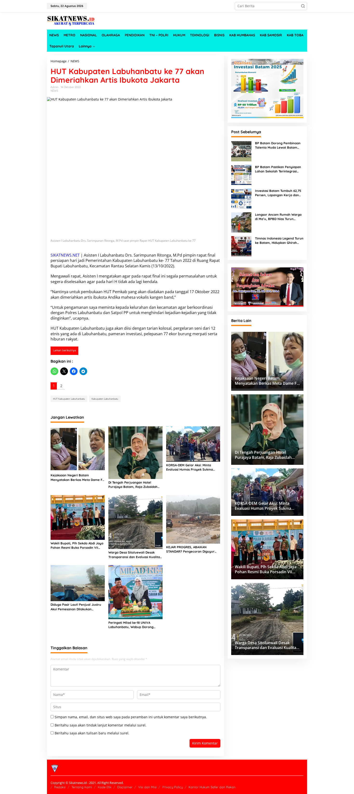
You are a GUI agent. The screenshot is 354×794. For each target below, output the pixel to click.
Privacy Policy (172, 787)
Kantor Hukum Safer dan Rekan (212, 787)
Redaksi (60, 787)
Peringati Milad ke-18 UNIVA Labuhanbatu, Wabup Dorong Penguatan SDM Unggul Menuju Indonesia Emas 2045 (132, 625)
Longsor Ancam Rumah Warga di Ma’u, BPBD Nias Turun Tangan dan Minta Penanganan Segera (279, 217)
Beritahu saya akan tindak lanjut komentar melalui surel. (100, 725)
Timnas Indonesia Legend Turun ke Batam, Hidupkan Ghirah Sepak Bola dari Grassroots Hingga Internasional (279, 241)
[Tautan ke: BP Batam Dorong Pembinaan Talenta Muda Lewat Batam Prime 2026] (241, 150)
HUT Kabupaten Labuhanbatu (78, 328)
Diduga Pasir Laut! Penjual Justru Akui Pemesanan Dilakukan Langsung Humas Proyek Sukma (76, 607)
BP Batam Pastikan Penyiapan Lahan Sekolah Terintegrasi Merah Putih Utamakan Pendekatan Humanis (278, 169)
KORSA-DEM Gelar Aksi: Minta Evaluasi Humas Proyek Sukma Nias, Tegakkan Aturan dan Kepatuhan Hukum (189, 467)
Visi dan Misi (147, 787)
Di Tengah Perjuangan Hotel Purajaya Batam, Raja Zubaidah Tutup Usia (132, 484)
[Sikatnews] (71, 20)
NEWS (54, 90)
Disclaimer (124, 787)
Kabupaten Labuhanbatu (135, 260)
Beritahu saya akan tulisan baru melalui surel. (92, 733)
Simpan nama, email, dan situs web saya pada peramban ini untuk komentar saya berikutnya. (131, 717)
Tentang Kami (82, 787)
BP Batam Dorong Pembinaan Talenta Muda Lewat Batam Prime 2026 (278, 145)
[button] (303, 6)
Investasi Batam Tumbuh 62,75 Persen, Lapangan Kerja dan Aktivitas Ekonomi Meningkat (278, 193)
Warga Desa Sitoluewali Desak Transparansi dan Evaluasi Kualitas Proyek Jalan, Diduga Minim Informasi (134, 554)
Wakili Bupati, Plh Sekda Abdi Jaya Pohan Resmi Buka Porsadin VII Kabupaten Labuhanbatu (77, 545)
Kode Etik (104, 787)
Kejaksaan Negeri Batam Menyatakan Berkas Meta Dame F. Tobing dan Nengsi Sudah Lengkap (77, 477)
